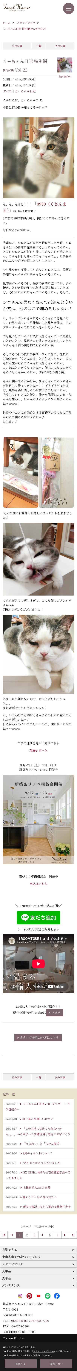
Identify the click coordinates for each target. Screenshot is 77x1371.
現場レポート (38, 750)
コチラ (55, 1012)
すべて (7, 91)
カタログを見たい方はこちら (39, 1037)
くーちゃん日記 (25, 91)
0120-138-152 (19, 1321)
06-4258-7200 (40, 1321)
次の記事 (60, 46)
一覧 (38, 46)
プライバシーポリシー (43, 1351)
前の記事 (17, 46)
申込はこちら (38, 884)
